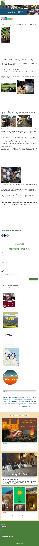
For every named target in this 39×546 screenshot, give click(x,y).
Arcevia (14, 397)
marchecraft (19, 401)
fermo (14, 399)
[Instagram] (4, 19)
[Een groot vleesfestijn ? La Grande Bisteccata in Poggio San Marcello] (19, 429)
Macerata (4, 401)
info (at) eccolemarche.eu (5, 532)
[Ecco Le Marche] (3, 3)
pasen (12, 403)
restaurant (24, 403)
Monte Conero (32, 401)
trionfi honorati (22, 232)
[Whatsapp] (8, 19)
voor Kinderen (19, 230)
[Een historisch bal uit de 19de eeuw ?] (19, 464)
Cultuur (4, 512)
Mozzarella (14, 232)
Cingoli (25, 397)
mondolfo (27, 401)
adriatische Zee (5, 397)
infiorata (19, 399)
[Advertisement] (19, 51)
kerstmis (25, 399)
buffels (8, 232)
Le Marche (32, 399)
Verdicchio (14, 407)
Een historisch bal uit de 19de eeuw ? (11, 479)
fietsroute (16, 399)
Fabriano (10, 399)
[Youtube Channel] (6, 527)
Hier (3, 287)
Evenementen (5, 443)
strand (27, 404)
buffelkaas (5, 232)
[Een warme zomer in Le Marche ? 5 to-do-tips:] (19, 498)
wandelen (18, 407)
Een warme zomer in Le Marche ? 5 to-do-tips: (13, 514)
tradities (5, 407)
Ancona (11, 397)
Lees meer (15, 449)
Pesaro (14, 403)
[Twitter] (10, 19)
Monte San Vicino (5, 403)
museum (9, 403)
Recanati (16, 403)
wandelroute (25, 407)
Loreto (35, 399)
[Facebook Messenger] (6, 19)
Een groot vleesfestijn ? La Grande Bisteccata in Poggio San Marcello (19, 445)
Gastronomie (8, 230)
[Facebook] (2, 19)
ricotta (18, 232)
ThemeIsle (23, 543)
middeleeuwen (23, 401)
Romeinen (28, 403)
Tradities (13, 230)
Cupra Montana (31, 397)
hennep (11, 232)
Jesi (22, 399)
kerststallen (29, 399)
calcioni (22, 397)
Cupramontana (5, 399)
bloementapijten (18, 397)
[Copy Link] (12, 19)
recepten (20, 403)
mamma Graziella (12, 401)
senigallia (18, 404)
